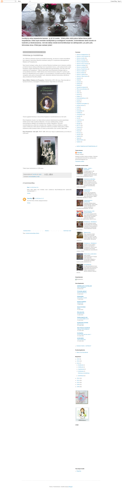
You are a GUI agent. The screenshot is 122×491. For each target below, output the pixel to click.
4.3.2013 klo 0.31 (34, 187)
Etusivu (47, 230)
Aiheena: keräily (80, 58)
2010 (78, 382)
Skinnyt (78, 308)
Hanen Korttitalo (81, 307)
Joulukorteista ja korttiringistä (88, 190)
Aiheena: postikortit (81, 67)
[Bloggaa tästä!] (47, 174)
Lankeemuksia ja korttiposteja (88, 201)
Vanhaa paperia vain (82, 317)
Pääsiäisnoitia (80, 303)
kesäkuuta (80, 365)
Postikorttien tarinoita (82, 322)
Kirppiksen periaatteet (82, 103)
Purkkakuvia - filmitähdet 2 (90, 221)
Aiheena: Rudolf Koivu (82, 69)
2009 (78, 384)
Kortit (78, 107)
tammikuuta (81, 375)
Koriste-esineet (80, 105)
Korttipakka (80, 333)
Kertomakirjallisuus (33, 176)
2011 (78, 380)
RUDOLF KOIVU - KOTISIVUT (84, 346)
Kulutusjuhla (80, 296)
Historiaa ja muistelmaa (83, 373)
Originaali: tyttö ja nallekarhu (83, 329)
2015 (78, 359)
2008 (78, 386)
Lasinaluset (79, 120)
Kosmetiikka (80, 111)
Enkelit (78, 85)
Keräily (78, 100)
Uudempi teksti (26, 230)
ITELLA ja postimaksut (82, 89)
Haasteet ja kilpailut (81, 87)
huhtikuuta (81, 367)
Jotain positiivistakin (81, 339)
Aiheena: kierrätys (81, 60)
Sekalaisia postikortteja (89, 179)
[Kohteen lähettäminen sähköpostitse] (45, 174)
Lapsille (78, 116)
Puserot (78, 129)
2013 (78, 363)
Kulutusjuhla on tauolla (82, 297)
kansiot (78, 94)
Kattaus (78, 96)
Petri (28, 187)
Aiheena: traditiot (81, 71)
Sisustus (79, 134)
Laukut (78, 121)
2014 (78, 361)
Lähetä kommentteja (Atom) (32, 233)
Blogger (71, 486)
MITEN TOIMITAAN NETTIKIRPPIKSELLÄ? (87, 146)
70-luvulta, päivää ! (82, 291)
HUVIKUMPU (80, 338)
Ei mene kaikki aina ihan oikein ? (84, 334)
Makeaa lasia (87, 232)
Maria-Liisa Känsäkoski (82, 352)
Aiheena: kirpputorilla (82, 61)
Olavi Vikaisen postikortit (83, 327)
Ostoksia (79, 127)
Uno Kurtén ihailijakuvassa (83, 318)
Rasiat (78, 131)
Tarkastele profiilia (79, 161)
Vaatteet (79, 141)
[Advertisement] (88, 454)
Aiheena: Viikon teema (82, 76)
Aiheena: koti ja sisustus (82, 63)
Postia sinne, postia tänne (90, 254)
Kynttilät (78, 112)
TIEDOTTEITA (80, 140)
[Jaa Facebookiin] (50, 174)
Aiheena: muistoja (81, 65)
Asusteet (79, 81)
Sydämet (79, 136)
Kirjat (38, 176)
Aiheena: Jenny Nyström (83, 56)
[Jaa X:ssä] (48, 174)
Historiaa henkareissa (82, 292)
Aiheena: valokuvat (81, 74)
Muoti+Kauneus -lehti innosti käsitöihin (89, 212)
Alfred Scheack (80, 324)
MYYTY (78, 125)
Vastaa (28, 193)
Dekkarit (79, 83)
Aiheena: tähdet (80, 72)
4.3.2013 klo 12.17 (39, 198)
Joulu (78, 92)
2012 (78, 378)
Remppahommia (80, 313)
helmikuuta (81, 371)
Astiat (78, 80)
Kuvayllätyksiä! (87, 264)
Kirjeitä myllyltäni (81, 301)
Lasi (78, 118)
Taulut (78, 138)
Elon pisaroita (80, 312)
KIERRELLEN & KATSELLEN (84, 286)
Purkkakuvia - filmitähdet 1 (90, 243)
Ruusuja (79, 132)
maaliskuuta (81, 369)
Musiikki (79, 123)
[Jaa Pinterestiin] (52, 174)
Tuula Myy (29, 198)
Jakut (78, 91)
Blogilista (79, 471)
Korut (78, 109)
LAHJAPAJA (80, 114)
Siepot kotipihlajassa (81, 287)
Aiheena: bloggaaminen (82, 54)
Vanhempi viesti (67, 230)
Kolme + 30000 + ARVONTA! (88, 169)
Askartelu (79, 78)
